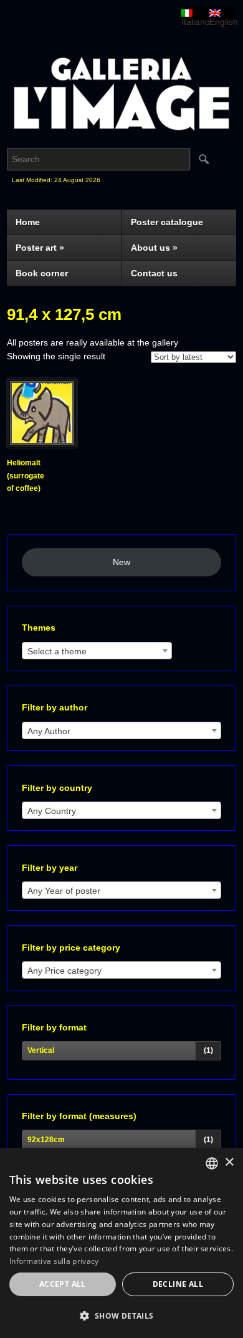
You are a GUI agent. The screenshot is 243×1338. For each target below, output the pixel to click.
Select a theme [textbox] (57, 651)
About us (154, 248)
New (121, 562)
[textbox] (121, 731)
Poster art (40, 248)
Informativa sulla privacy (54, 1261)
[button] (121, 1316)
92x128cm (46, 1139)
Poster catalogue (167, 222)
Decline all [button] (178, 1284)
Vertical (40, 1050)
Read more (32, 506)
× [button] (229, 1162)
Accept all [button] (62, 1284)
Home (28, 222)
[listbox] (212, 1163)
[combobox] (97, 650)
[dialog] (121, 1243)
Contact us (154, 273)
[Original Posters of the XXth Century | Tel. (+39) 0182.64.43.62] (121, 99)
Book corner (42, 273)
